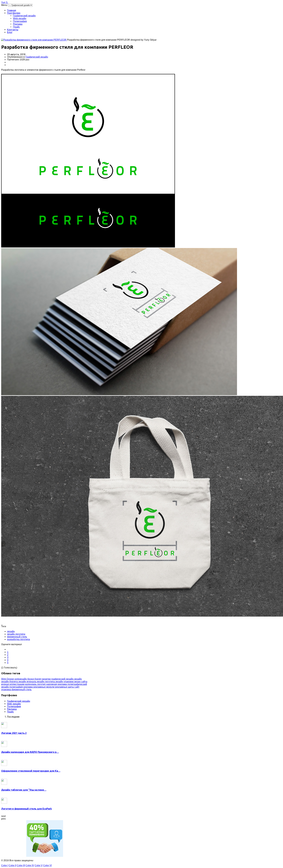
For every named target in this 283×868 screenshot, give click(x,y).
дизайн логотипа (16, 634)
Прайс (16, 27)
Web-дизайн (19, 18)
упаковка (6, 689)
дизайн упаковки (64, 681)
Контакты (12, 29)
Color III (21, 865)
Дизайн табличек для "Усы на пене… (23, 790)
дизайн (11, 631)
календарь (31, 684)
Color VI (47, 865)
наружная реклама (57, 684)
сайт (77, 687)
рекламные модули (44, 687)
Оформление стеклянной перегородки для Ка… (30, 771)
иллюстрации (17, 684)
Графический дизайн (24, 15)
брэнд (30, 679)
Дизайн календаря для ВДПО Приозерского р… (30, 752)
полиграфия (16, 687)
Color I (4, 865)
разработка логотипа (18, 639)
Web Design (8, 679)
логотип (41, 684)
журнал (5, 684)
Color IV (29, 865)
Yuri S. (4, 2)
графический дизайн (62, 679)
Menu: (4, 5)
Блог (9, 32)
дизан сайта (80, 681)
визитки (46, 679)
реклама (28, 687)
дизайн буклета (9, 681)
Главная (11, 10)
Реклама (17, 24)
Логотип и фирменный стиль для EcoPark (26, 808)
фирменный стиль (17, 636)
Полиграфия (20, 21)
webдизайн (21, 679)
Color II (12, 865)
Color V (39, 865)
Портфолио (13, 13)
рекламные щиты (65, 687)
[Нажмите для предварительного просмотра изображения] (34, 40)
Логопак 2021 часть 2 (14, 733)
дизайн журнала (27, 681)
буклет (38, 679)
